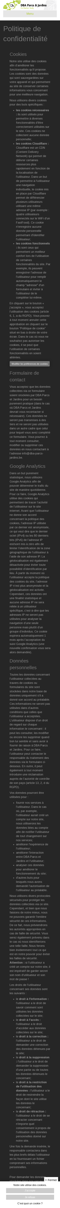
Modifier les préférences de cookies (30, 364)
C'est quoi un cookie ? (30, 1203)
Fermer (51, 1180)
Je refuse (30, 1197)
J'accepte (30, 1190)
